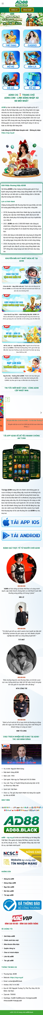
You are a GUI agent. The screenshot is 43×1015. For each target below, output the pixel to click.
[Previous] (2, 413)
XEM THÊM (6, 800)
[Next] (41, 413)
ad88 (3, 837)
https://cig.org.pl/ (8, 133)
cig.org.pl (10, 837)
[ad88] (22, 3)
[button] (3, 3)
